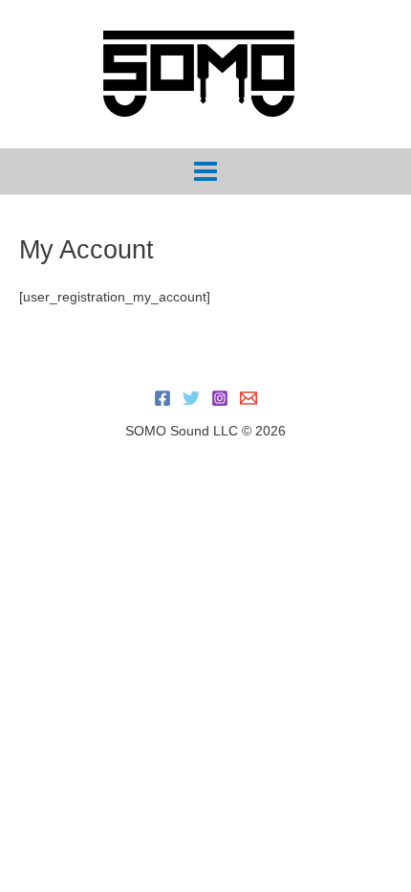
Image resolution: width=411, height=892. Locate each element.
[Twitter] (191, 398)
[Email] (248, 398)
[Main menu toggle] (206, 171)
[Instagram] (219, 398)
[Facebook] (162, 398)
